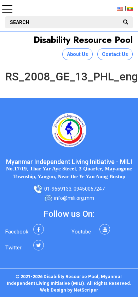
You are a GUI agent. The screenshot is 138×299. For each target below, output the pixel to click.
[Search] (126, 22)
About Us (77, 54)
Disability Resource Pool (83, 39)
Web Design (53, 290)
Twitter (13, 247)
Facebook (16, 232)
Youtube (81, 232)
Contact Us (115, 54)
